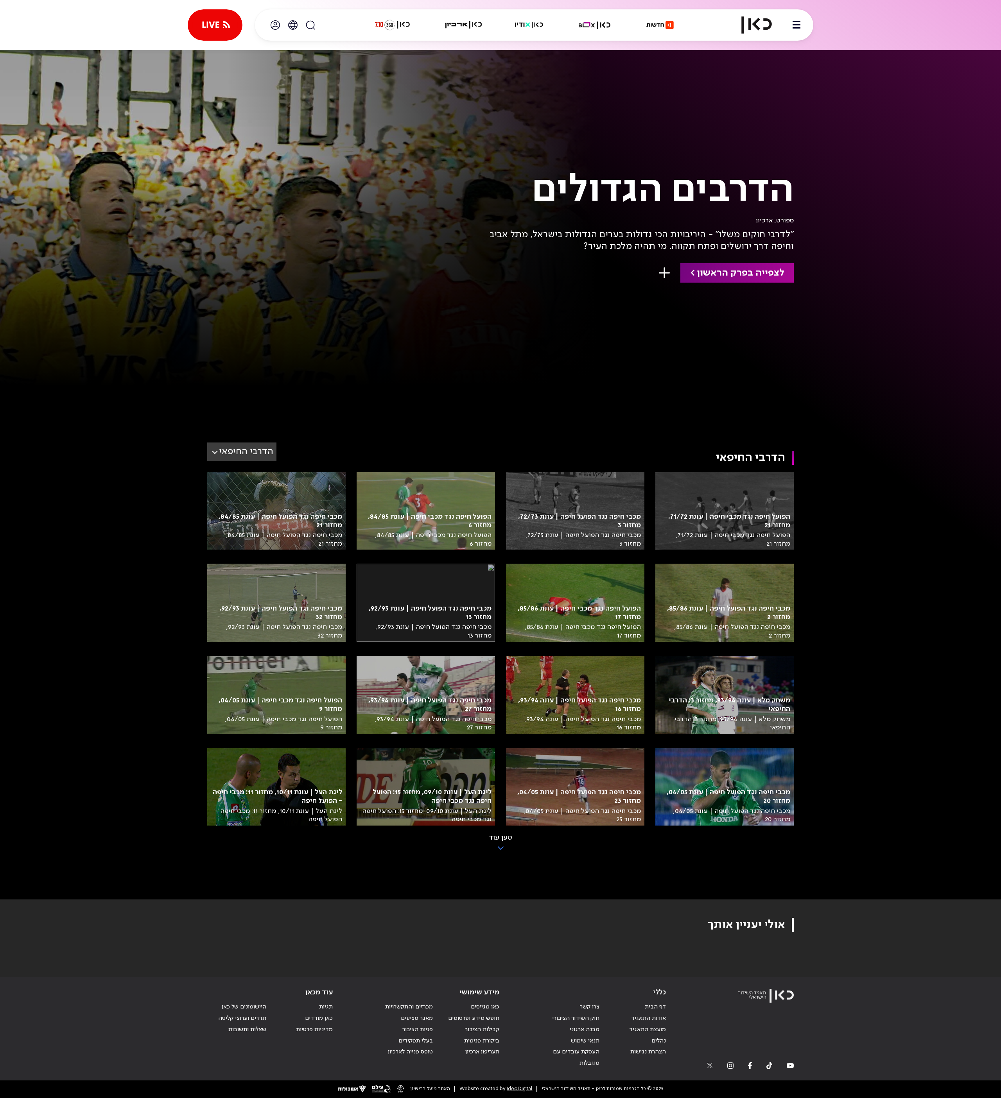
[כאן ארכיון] (463, 25)
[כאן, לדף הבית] (750, 25)
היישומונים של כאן (244, 1007)
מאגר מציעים (417, 1018)
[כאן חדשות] (660, 25)
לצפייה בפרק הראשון (740, 273)
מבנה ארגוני (584, 1029)
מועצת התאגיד (647, 1029)
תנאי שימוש (585, 1041)
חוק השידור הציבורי (575, 1018)
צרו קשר (589, 1007)
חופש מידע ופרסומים (473, 1018)
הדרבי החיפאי (246, 452)
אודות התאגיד (648, 1018)
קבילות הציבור (482, 1029)
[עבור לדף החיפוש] (310, 25)
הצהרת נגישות (648, 1052)
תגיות (326, 1007)
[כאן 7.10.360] (392, 25)
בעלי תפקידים (415, 1041)
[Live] (215, 25)
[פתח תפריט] (796, 25)
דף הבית (655, 1007)
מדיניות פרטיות (314, 1029)
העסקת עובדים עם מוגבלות (576, 1057)
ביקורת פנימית (481, 1041)
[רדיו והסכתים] (529, 25)
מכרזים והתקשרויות (409, 1007)
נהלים (658, 1041)
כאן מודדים (319, 1018)
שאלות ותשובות (247, 1029)
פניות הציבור (417, 1029)
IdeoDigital (519, 1088)
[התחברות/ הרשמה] (275, 25)
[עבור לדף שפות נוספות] (293, 25)
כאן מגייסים (485, 1007)
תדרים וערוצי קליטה (242, 1018)
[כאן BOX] (595, 25)
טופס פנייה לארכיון (410, 1052)
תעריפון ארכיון (482, 1051)
